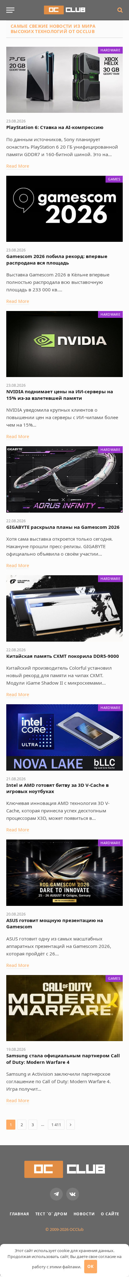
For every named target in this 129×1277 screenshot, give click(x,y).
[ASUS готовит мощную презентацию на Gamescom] (64, 872)
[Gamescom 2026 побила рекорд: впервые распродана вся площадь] (64, 209)
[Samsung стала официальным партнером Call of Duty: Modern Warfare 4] (64, 1008)
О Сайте (110, 1214)
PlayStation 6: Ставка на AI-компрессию (54, 127)
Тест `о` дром (51, 1214)
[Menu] (10, 10)
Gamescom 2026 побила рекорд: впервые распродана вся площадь (56, 259)
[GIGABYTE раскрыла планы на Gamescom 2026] (64, 479)
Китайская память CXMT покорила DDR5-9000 (62, 656)
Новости (84, 1214)
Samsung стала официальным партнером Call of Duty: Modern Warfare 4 (63, 1058)
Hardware (110, 50)
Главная (19, 1214)
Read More (17, 166)
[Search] (119, 10)
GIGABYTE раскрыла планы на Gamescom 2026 (63, 527)
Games (114, 179)
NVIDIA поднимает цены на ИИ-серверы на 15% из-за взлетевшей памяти (59, 394)
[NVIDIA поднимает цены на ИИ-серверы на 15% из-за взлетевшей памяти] (64, 344)
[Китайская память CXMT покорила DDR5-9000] (64, 608)
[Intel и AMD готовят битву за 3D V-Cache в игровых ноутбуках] (64, 737)
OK (90, 1266)
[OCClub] (64, 9)
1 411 (56, 1124)
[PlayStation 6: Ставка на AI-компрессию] (64, 80)
